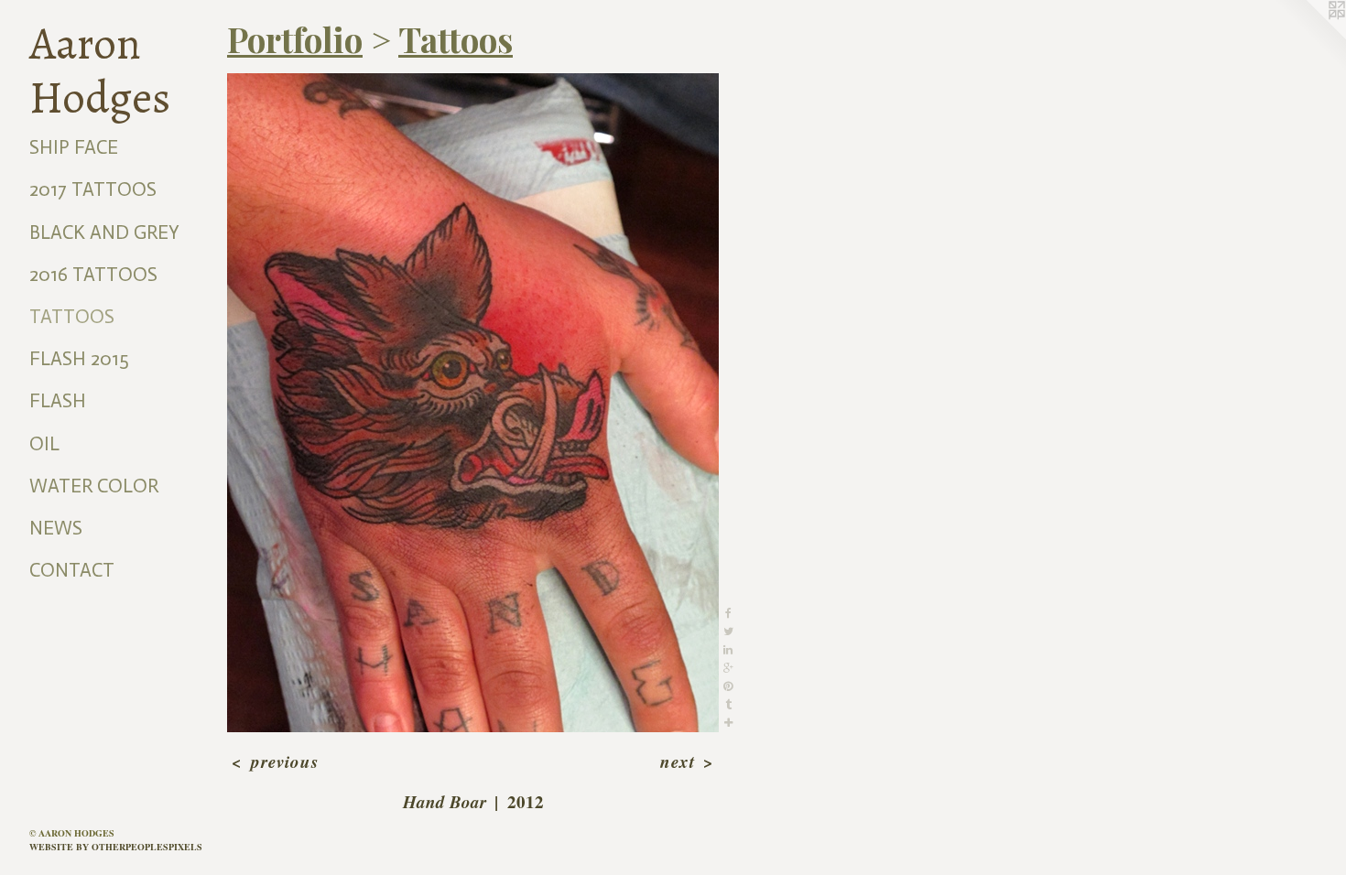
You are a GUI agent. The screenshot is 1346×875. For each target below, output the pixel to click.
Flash (57, 401)
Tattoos (71, 317)
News (55, 528)
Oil (44, 444)
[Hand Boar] (473, 402)
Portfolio (295, 38)
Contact (71, 570)
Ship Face (73, 147)
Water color (93, 486)
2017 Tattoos (93, 189)
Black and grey (104, 232)
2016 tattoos (93, 274)
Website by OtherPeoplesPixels (115, 846)
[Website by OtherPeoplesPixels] (1309, 36)
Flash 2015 (79, 359)
